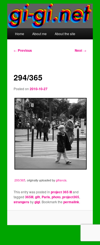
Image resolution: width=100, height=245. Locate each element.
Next (80, 50)
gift (37, 196)
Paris (46, 196)
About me (39, 33)
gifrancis (61, 180)
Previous (23, 50)
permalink (71, 201)
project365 (70, 196)
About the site (65, 33)
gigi (37, 201)
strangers (21, 201)
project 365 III (61, 191)
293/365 (19, 180)
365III (29, 196)
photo (56, 196)
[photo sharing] (50, 168)
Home (19, 33)
